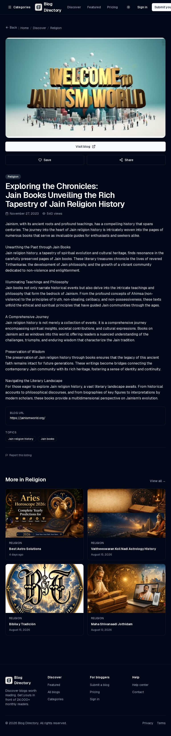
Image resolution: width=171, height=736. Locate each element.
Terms (161, 723)
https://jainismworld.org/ (27, 418)
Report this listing (20, 455)
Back (13, 27)
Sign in (142, 7)
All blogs (54, 692)
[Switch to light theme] (128, 7)
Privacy (147, 723)
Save (47, 160)
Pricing (112, 7)
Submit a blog (99, 685)
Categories (55, 699)
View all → (158, 481)
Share (129, 160)
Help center (140, 685)
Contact (138, 692)
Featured (94, 7)
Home (24, 28)
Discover (74, 7)
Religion (56, 28)
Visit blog (83, 147)
